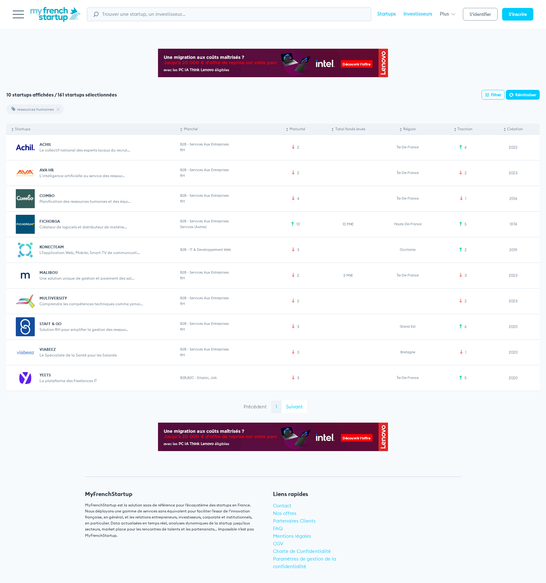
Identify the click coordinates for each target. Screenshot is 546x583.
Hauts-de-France (408, 224)
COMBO (47, 195)
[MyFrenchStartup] (55, 18)
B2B (183, 144)
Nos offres (284, 513)
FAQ (278, 528)
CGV (278, 544)
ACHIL (45, 144)
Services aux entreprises (209, 144)
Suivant (294, 407)
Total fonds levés (350, 129)
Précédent (255, 407)
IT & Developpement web (210, 249)
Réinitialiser (525, 94)
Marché (191, 129)
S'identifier (480, 14)
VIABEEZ (47, 349)
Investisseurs (417, 14)
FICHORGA (49, 221)
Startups (386, 14)
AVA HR (46, 170)
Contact (282, 506)
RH (182, 150)
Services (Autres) (193, 227)
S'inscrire (518, 14)
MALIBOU (48, 272)
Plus (445, 14)
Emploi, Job (207, 377)
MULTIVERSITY (53, 298)
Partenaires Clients (294, 521)
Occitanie (408, 249)
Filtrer (496, 94)
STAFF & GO (50, 323)
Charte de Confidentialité (302, 551)
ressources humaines (35, 109)
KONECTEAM (51, 247)
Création (515, 129)
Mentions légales (292, 536)
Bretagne (407, 352)
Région (409, 129)
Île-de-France (408, 147)
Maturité (297, 129)
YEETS (45, 375)
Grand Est (408, 326)
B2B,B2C (187, 377)
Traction (465, 129)
